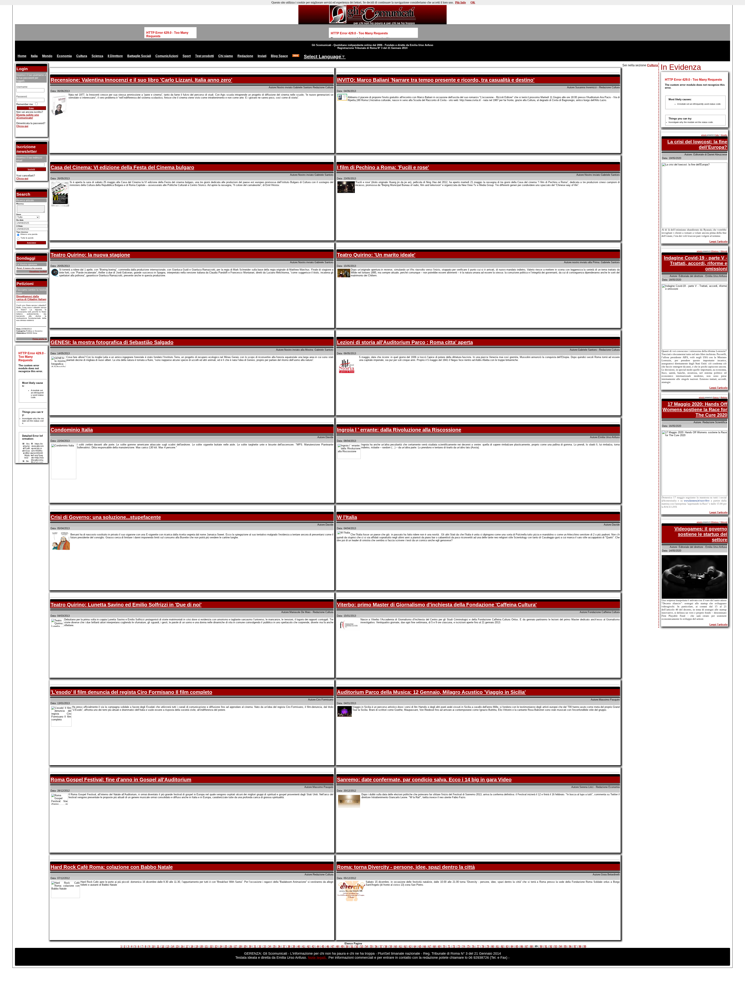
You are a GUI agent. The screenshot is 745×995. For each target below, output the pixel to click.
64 (415, 946)
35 (274, 946)
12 (162, 946)
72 (453, 946)
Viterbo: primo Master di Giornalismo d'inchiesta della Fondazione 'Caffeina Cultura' (437, 604)
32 (259, 946)
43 (313, 946)
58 (386, 946)
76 (473, 946)
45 (322, 946)
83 (507, 946)
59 (390, 946)
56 (376, 946)
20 (201, 946)
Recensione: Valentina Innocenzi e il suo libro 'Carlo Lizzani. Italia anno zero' (141, 80)
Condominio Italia (72, 429)
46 (327, 946)
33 (264, 946)
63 (410, 946)
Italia (34, 56)
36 (279, 946)
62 (405, 946)
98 (580, 946)
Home (22, 56)
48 (337, 946)
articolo (704, 135)
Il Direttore (115, 56)
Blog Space (279, 56)
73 (458, 946)
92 (550, 946)
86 (521, 946)
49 (342, 946)
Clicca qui (22, 126)
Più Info (460, 2)
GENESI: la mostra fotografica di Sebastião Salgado (112, 342)
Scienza (97, 56)
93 (555, 946)
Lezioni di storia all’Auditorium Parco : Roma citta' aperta (405, 342)
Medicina (724, 397)
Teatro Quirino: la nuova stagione (90, 255)
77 (478, 946)
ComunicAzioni (166, 56)
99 (584, 946)
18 (192, 946)
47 (332, 946)
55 (371, 946)
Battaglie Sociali (139, 56)
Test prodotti (204, 56)
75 (468, 946)
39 (293, 946)
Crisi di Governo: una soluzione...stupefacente (106, 517)
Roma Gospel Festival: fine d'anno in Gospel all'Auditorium (121, 779)
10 (153, 946)
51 (352, 946)
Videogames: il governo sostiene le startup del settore (700, 534)
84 (512, 946)
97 (575, 946)
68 (434, 946)
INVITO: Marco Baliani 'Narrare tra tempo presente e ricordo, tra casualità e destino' (435, 80)
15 (177, 946)
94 (560, 946)
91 (546, 946)
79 (487, 946)
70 (444, 946)
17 (187, 946)
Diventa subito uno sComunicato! (27, 116)
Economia (64, 56)
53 (361, 946)
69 (439, 946)
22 (211, 946)
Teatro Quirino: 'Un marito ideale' (376, 255)
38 (289, 946)
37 (284, 946)
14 (172, 946)
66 (424, 946)
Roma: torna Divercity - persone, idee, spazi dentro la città (406, 867)
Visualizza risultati (38, 271)
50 (347, 946)
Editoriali (724, 251)
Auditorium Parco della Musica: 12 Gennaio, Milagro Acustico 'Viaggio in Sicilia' (431, 692)
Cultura (81, 56)
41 (303, 946)
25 (225, 946)
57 (381, 946)
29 (245, 946)
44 (318, 946)
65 (419, 946)
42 (308, 946)
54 (366, 946)
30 (250, 946)
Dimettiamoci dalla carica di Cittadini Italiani (31, 298)
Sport (187, 56)
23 (216, 946)
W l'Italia (347, 517)
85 (516, 946)
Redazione (245, 56)
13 (167, 946)
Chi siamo (225, 56)
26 (230, 946)
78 (483, 946)
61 (400, 946)
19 (196, 946)
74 (463, 946)
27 (235, 946)
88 (531, 946)
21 (206, 946)
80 (492, 946)
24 (221, 946)
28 (240, 946)
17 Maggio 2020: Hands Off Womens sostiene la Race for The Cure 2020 (695, 409)
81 (497, 946)
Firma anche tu (40, 339)
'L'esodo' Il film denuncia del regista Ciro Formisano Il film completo (131, 692)
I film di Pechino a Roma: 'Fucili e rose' (383, 167)
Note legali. (317, 958)
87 (526, 946)
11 (158, 946)
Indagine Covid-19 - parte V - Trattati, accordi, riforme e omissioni (695, 263)
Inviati (262, 56)
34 (269, 946)
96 (570, 946)
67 (429, 946)
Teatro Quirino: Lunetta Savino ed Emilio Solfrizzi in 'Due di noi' (126, 604)
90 (541, 946)
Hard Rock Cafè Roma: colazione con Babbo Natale (112, 867)
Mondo (47, 56)
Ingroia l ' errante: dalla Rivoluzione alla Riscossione (399, 429)
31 (255, 946)
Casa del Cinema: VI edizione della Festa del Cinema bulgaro (122, 167)
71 (449, 946)
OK (472, 2)
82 (502, 946)
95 (565, 946)
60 (395, 946)
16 (182, 946)
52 (356, 946)
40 (298, 946)
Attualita (724, 135)
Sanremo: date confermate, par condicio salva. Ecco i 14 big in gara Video (424, 779)
